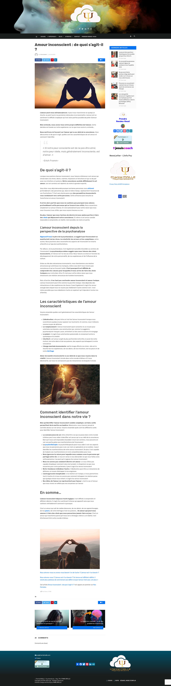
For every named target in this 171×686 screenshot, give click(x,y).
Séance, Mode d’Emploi (128, 680)
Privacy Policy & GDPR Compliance (119, 184)
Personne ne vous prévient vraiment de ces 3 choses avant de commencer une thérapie (126, 86)
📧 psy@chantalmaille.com (42, 655)
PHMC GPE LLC (66, 679)
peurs (47, 511)
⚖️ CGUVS (109, 680)
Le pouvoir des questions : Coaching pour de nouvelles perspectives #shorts (126, 54)
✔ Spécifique (51, 36)
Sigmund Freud (46, 237)
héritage (50, 351)
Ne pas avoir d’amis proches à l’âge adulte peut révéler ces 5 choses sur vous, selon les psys (126, 75)
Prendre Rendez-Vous (89, 36)
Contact (77, 36)
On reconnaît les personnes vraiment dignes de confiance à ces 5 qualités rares (126, 64)
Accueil (43, 36)
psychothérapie (51, 444)
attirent (90, 188)
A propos (68, 36)
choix (45, 217)
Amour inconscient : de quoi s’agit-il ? (61, 585)
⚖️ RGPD (116, 680)
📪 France (38, 658)
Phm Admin (43, 54)
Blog (60, 36)
